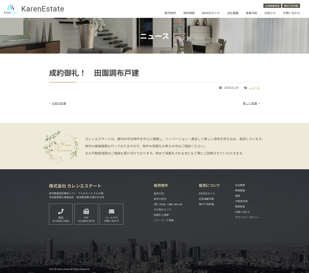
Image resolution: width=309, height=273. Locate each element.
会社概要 (233, 13)
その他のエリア (162, 209)
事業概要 (240, 190)
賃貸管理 (240, 206)
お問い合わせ (291, 13)
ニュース (254, 87)
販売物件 (170, 13)
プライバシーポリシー (247, 217)
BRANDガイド (211, 13)
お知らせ (270, 13)
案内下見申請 (291, 5)
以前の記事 (59, 103)
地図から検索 (161, 215)
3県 (169, 204)
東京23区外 (160, 199)
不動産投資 (241, 201)
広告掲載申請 (272, 5)
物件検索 (189, 13)
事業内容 (251, 13)
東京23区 (159, 193)
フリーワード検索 (164, 220)
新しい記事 (250, 103)
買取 (237, 195)
